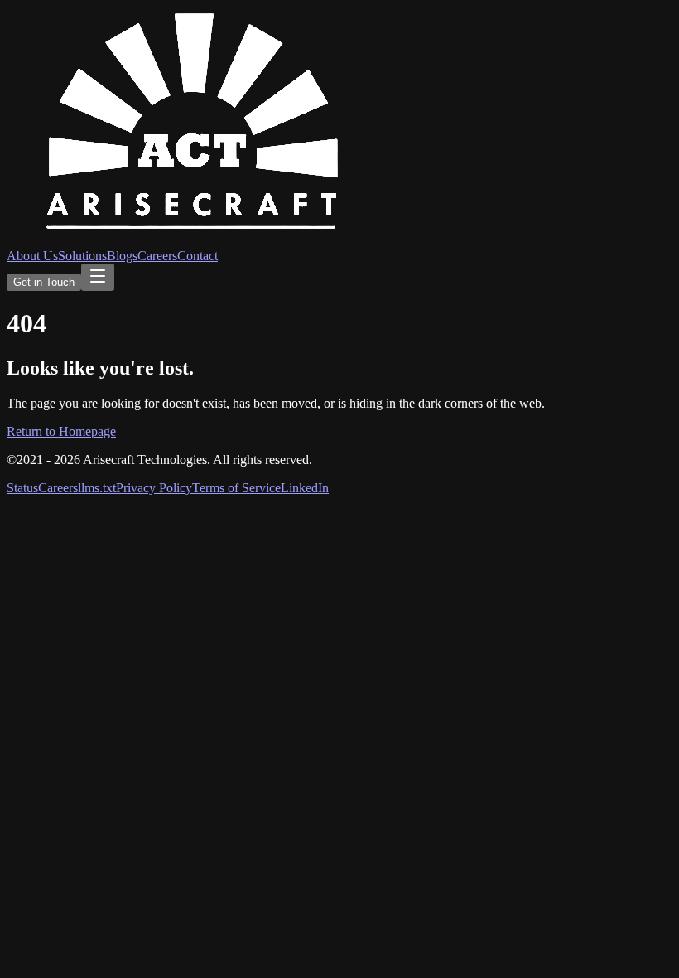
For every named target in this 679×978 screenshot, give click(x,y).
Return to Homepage (61, 431)
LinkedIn (305, 488)
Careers (157, 256)
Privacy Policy (154, 488)
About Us (32, 256)
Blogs (122, 256)
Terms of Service (236, 488)
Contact (197, 256)
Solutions (82, 256)
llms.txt (97, 488)
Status (22, 488)
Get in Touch (44, 282)
